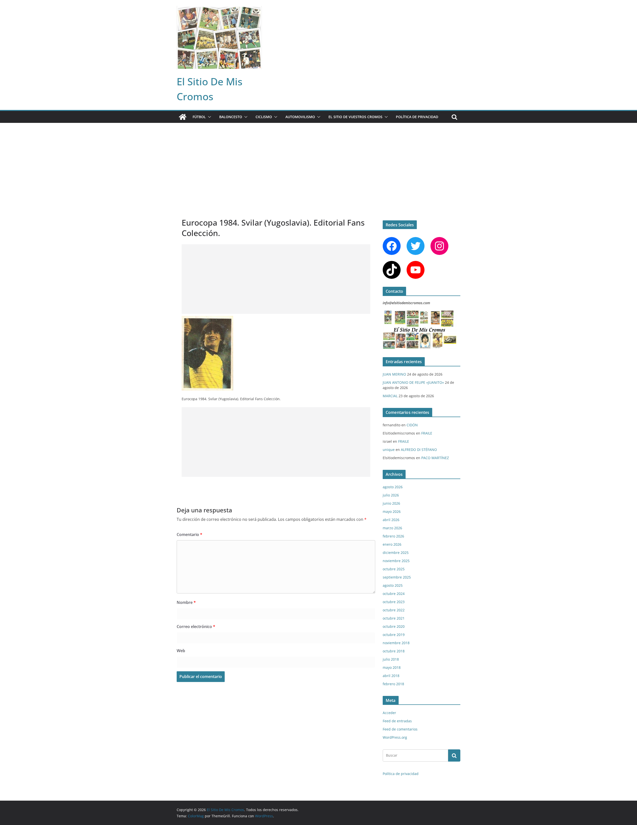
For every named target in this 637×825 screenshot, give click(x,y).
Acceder (389, 712)
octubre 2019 (394, 634)
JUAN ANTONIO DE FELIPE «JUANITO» (413, 382)
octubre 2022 (394, 610)
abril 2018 (391, 675)
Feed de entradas (397, 721)
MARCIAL (390, 395)
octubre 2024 (394, 593)
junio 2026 (391, 503)
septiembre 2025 (397, 577)
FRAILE (426, 433)
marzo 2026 (392, 528)
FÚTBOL (199, 116)
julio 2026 (391, 495)
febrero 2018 (393, 683)
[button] (208, 116)
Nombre (186, 602)
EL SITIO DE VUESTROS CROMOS (355, 116)
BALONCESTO (230, 116)
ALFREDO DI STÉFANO (419, 449)
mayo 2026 (392, 511)
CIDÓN (412, 425)
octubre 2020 (394, 626)
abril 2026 (391, 519)
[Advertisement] (318, 160)
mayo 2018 (392, 667)
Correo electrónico (196, 626)
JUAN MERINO (394, 374)
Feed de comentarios (400, 729)
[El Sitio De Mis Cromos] (183, 117)
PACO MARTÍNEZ (435, 457)
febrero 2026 (393, 536)
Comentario (189, 534)
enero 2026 (392, 544)
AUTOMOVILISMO (300, 116)
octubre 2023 (394, 601)
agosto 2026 (393, 487)
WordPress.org (395, 737)
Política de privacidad (417, 116)
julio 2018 (391, 659)
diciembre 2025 (396, 552)
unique (389, 449)
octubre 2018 (394, 651)
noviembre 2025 (396, 560)
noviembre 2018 (396, 642)
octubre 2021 (394, 618)
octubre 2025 (394, 569)
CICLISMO (264, 116)
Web (181, 650)
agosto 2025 (393, 585)
